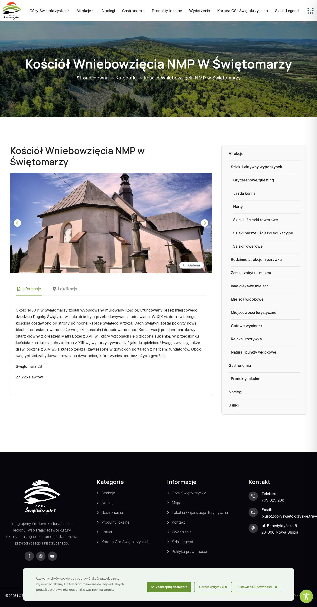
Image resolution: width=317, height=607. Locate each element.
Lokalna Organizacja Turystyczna (200, 512)
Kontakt (178, 522)
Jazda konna (244, 193)
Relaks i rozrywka (246, 339)
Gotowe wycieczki (247, 325)
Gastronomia (133, 10)
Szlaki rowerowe (248, 246)
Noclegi (108, 10)
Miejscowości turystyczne (253, 312)
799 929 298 (273, 500)
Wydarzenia (199, 10)
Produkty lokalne (167, 10)
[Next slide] (204, 223)
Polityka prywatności (189, 551)
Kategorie (126, 78)
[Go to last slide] (17, 223)
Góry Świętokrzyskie (47, 10)
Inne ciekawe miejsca (249, 286)
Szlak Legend (287, 10)
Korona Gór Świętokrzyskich (242, 10)
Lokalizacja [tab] (67, 288)
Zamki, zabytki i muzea (251, 272)
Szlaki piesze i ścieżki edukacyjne (263, 233)
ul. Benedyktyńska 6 (279, 525)
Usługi (234, 405)
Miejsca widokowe (247, 299)
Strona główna (92, 78)
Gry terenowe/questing (253, 180)
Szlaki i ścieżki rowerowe (255, 219)
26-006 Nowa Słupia (280, 532)
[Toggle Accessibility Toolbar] (306, 596)
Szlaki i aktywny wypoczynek (256, 166)
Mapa (176, 502)
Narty (238, 206)
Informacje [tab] (32, 288)
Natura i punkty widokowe (253, 352)
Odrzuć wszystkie (211, 587)
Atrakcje (83, 10)
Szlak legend (182, 541)
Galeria (194, 265)
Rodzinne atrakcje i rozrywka (256, 259)
